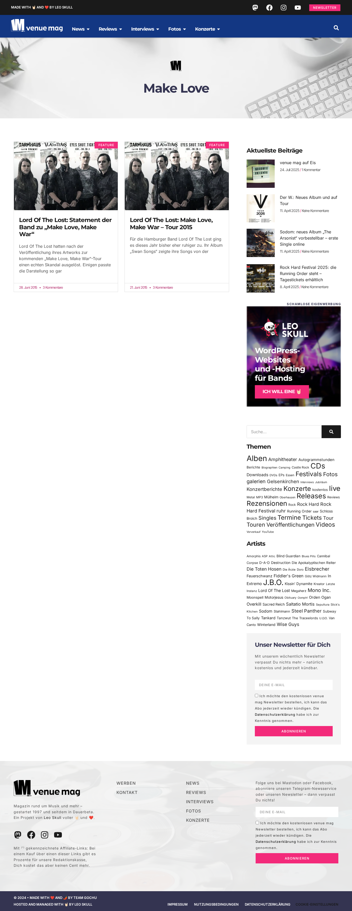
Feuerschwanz (259, 576)
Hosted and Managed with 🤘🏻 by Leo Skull (53, 904)
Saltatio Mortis (300, 604)
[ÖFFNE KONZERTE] (218, 29)
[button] (336, 27)
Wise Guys (288, 624)
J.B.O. (273, 582)
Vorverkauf (254, 532)
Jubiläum (321, 482)
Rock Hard (308, 504)
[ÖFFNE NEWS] (88, 29)
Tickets (312, 517)
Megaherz (298, 591)
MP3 (259, 497)
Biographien (269, 467)
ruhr (281, 511)
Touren (256, 524)
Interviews (307, 482)
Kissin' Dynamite (298, 583)
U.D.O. (323, 618)
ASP (264, 556)
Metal (251, 497)
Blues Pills (309, 556)
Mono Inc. (319, 590)
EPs (281, 475)
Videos (325, 524)
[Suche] (331, 431)
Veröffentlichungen (290, 524)
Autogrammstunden (316, 459)
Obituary (290, 597)
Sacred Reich (274, 604)
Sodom (265, 611)
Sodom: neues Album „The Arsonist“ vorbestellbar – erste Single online (309, 238)
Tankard (268, 618)
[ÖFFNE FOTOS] (184, 29)
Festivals (309, 474)
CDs (318, 465)
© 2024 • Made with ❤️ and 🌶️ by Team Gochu (55, 898)
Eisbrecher (317, 569)
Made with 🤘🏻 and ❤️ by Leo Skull (42, 7)
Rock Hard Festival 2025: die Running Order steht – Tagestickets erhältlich (308, 273)
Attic (272, 556)
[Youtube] (297, 7)
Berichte (253, 467)
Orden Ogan (320, 597)
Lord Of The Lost (274, 590)
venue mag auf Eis (298, 162)
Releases (311, 496)
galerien (256, 481)
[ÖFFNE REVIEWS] (120, 29)
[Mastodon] (255, 7)
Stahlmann (282, 611)
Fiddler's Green (289, 575)
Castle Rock (300, 467)
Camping (284, 467)
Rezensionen (267, 503)
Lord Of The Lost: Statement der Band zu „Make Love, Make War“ (65, 227)
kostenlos (320, 490)
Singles (267, 518)
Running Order (299, 511)
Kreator (319, 584)
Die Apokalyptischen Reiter (314, 563)
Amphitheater (282, 459)
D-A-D (264, 563)
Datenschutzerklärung (275, 714)
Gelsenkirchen (283, 481)
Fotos (330, 474)
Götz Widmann (315, 576)
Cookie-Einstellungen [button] (317, 904)
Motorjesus (274, 597)
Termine (289, 517)
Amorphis (254, 556)
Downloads (257, 474)
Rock (292, 505)
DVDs (273, 475)
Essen (290, 475)
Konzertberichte (264, 489)
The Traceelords (305, 618)
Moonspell (255, 597)
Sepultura (322, 604)
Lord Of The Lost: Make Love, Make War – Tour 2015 (171, 223)
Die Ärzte (289, 569)
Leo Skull (52, 817)
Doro (300, 569)
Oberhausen (287, 497)
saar (316, 511)
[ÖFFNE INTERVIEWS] (157, 29)
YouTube (268, 532)
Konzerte (297, 488)
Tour (328, 518)
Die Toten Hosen (264, 569)
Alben (257, 458)
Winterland (266, 624)
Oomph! (303, 597)
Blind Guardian (288, 556)
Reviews (333, 497)
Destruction (280, 563)
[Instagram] (283, 7)
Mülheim (271, 497)
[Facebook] (269, 7)
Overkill (254, 604)
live (334, 488)
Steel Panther (306, 611)
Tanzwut (284, 618)
